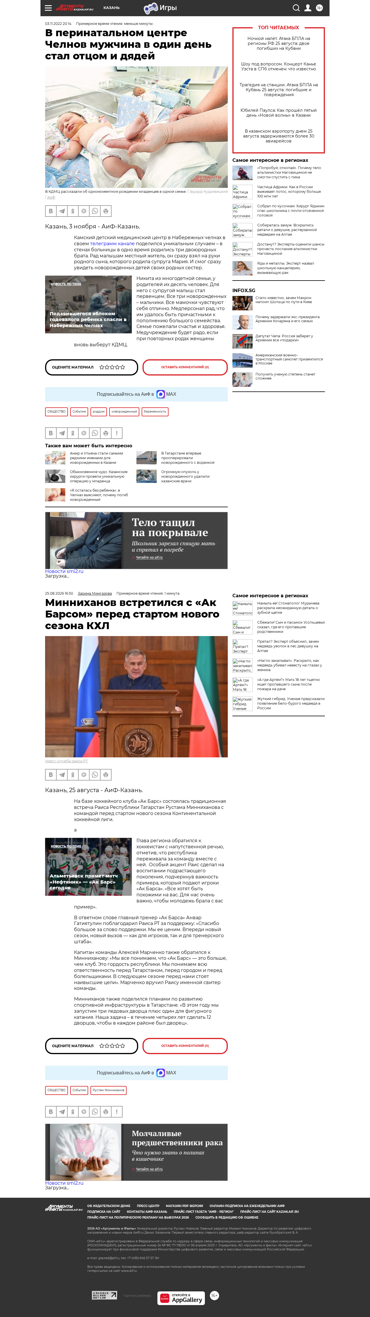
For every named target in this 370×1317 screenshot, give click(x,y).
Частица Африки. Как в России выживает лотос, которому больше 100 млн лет (289, 191)
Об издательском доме (108, 1206)
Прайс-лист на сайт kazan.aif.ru (269, 1212)
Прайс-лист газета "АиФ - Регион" (204, 1212)
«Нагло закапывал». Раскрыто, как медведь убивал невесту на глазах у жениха (289, 665)
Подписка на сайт (103, 1212)
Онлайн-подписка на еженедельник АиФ (247, 1206)
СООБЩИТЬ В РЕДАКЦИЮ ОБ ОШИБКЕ (226, 1217)
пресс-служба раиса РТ (66, 761)
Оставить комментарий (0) (185, 367)
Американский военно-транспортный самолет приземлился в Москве (289, 359)
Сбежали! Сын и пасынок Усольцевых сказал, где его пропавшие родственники (291, 627)
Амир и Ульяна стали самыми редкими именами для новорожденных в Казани (96, 458)
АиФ (51, 197)
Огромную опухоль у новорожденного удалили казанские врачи (185, 476)
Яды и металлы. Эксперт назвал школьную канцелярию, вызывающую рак (285, 268)
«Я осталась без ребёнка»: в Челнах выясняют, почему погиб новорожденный (99, 495)
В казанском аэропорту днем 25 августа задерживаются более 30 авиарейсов (278, 136)
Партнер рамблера (137, 1295)
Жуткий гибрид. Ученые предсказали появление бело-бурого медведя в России (291, 703)
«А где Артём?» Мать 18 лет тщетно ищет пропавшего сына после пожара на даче (288, 684)
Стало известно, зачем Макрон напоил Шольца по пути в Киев (284, 300)
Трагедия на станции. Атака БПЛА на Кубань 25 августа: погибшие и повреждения (279, 90)
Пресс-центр (148, 1206)
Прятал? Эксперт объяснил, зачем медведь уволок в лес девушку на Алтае (288, 646)
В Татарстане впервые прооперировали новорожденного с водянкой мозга (175, 460)
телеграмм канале (112, 243)
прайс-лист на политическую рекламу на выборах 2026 (138, 1217)
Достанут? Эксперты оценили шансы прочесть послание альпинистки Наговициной (290, 249)
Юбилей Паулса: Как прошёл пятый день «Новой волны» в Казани (278, 113)
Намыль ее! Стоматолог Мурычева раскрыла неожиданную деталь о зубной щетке (288, 608)
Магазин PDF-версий (184, 1206)
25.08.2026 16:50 (59, 593)
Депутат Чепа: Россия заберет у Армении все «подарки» (284, 338)
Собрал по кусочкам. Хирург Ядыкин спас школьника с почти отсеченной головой (290, 210)
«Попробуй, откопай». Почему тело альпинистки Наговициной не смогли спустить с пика (289, 172)
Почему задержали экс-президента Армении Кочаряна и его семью (288, 319)
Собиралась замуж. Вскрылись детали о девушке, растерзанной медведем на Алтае (287, 230)
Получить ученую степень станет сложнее (285, 376)
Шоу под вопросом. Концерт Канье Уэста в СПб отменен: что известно (278, 67)
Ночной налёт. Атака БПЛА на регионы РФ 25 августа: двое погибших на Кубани (278, 43)
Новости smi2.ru (64, 571)
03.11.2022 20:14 (58, 23)
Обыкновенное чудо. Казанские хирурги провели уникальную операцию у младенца (98, 476)
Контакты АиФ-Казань (147, 1212)
